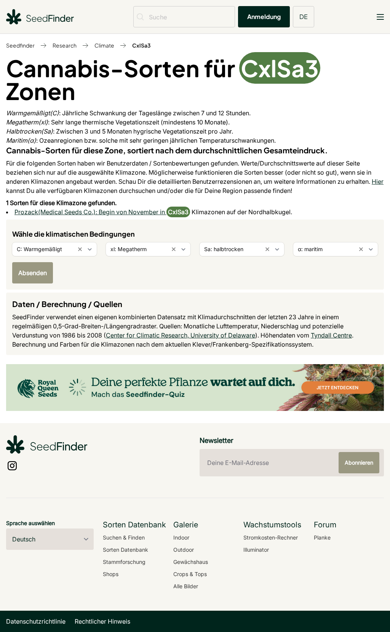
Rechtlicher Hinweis (102, 621)
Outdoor (183, 549)
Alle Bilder (185, 586)
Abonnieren (359, 462)
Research (65, 45)
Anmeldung (264, 17)
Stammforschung (124, 562)
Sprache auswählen (30, 523)
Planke (322, 537)
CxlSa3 (141, 45)
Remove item (80, 249)
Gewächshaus (190, 562)
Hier (378, 181)
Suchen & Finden (124, 537)
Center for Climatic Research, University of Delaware (180, 335)
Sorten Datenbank (125, 549)
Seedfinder (20, 45)
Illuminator (256, 549)
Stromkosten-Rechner (270, 537)
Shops (110, 574)
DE (303, 17)
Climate (104, 45)
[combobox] (54, 249)
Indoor (181, 537)
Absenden (32, 273)
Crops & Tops (190, 574)
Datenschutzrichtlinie (36, 621)
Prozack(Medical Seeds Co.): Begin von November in (90, 212)
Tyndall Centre (331, 335)
